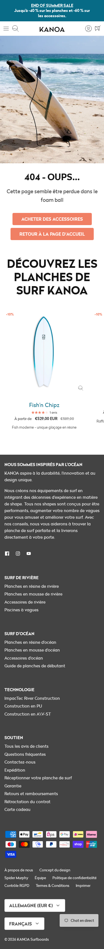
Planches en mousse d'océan (32, 650)
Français (20, 924)
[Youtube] (28, 553)
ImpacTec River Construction (32, 698)
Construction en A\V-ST (27, 714)
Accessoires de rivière (24, 602)
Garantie (12, 785)
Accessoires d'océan (23, 658)
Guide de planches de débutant (34, 665)
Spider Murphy (16, 877)
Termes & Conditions (52, 885)
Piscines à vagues (21, 609)
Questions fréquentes (25, 754)
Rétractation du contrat (27, 801)
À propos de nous (18, 869)
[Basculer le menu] (6, 28)
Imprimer (83, 885)
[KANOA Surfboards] (52, 28)
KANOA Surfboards (33, 939)
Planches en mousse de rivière (33, 594)
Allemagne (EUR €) (31, 905)
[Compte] (86, 28)
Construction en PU (23, 706)
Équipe (40, 877)
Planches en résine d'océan (30, 642)
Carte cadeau (17, 809)
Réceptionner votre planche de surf (38, 777)
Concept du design (54, 869)
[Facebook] (7, 553)
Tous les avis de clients (26, 746)
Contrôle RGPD (16, 885)
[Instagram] (17, 553)
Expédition (14, 770)
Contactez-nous (19, 762)
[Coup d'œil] (81, 388)
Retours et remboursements (31, 793)
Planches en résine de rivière (31, 586)
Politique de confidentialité (74, 877)
